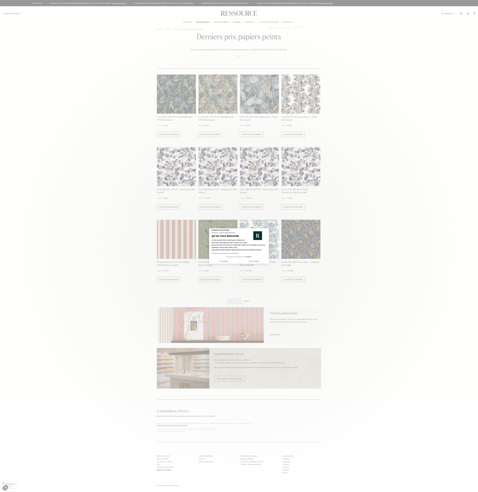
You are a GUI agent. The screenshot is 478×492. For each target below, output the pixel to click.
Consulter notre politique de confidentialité (225, 253)
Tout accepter (254, 261)
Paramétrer (224, 261)
